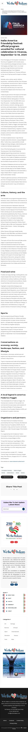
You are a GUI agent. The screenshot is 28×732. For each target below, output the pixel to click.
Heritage (12, 623)
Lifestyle (15, 627)
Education (7, 635)
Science (16, 635)
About (5, 720)
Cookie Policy (20, 720)
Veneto (17, 472)
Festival (3, 472)
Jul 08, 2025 (4, 37)
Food (6, 639)
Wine (12, 639)
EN (16, 542)
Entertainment (15, 631)
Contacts (11, 720)
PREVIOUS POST (7, 477)
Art (5, 623)
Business (7, 627)
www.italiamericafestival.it (17, 461)
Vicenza (22, 472)
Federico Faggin (17, 470)
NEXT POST (23, 477)
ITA (12, 542)
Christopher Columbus (7, 470)
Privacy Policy (13, 723)
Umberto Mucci (10, 472)
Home (2, 9)
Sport (6, 631)
